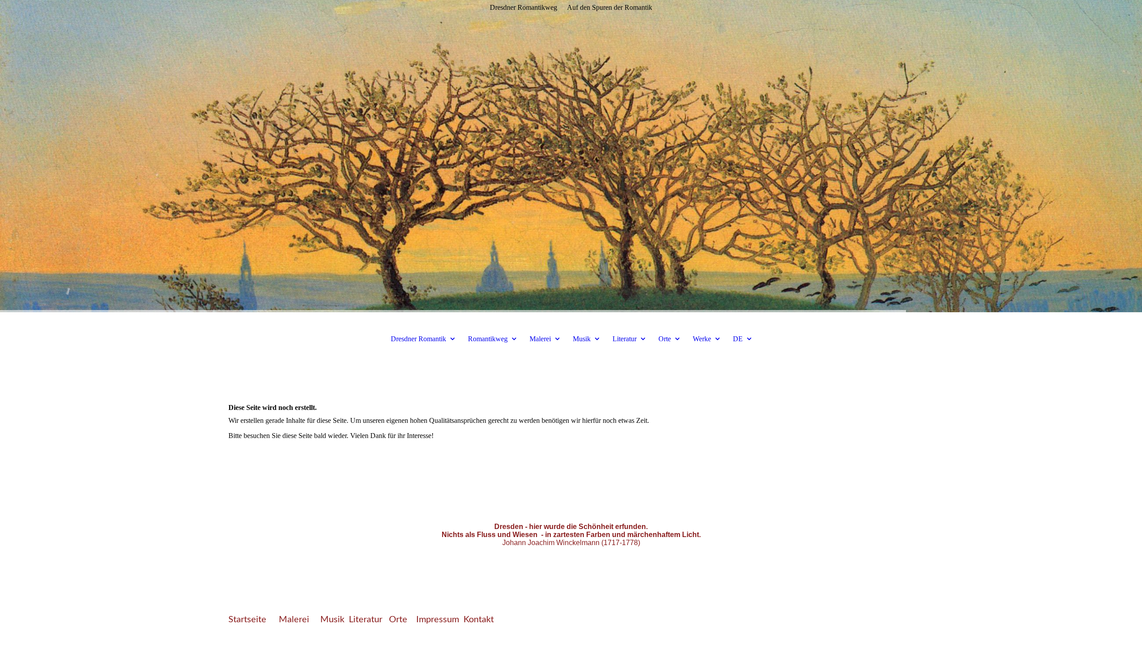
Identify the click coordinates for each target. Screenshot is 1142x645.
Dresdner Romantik (418, 339)
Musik (582, 339)
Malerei (540, 339)
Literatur (624, 339)
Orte (665, 339)
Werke (702, 339)
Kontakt (478, 619)
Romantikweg (488, 339)
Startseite (247, 619)
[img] (571, 156)
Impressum (437, 619)
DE (738, 339)
